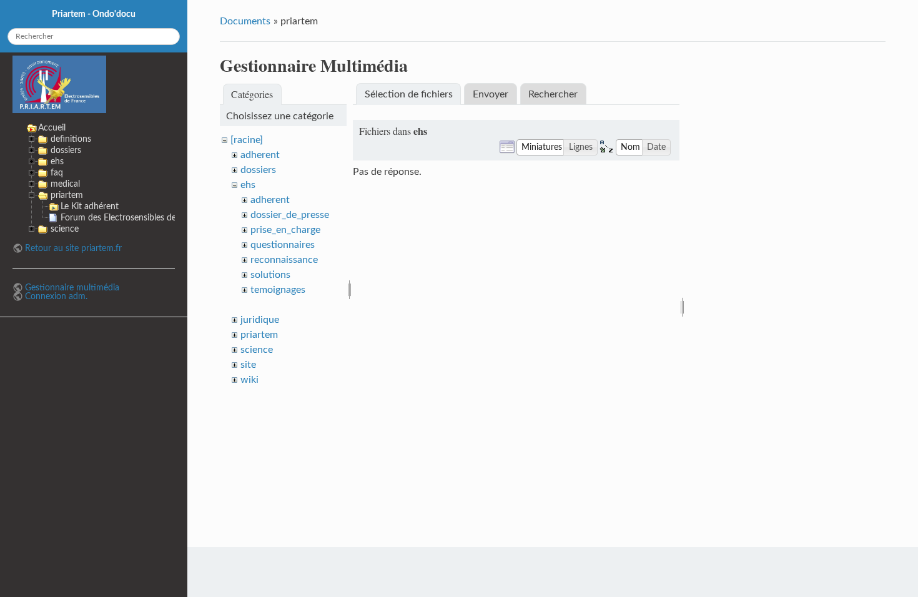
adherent (260, 155)
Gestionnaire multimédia (72, 287)
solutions (270, 275)
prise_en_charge (285, 230)
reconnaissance (284, 260)
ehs (247, 185)
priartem (259, 335)
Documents (245, 21)
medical (65, 184)
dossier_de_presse (289, 215)
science (256, 350)
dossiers (258, 170)
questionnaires (282, 245)
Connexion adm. (56, 296)
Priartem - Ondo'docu (94, 14)
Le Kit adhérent (90, 206)
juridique (259, 320)
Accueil (52, 127)
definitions (71, 139)
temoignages (277, 290)
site (248, 365)
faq (57, 172)
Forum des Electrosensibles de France (132, 217)
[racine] (246, 140)
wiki (249, 380)
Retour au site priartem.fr (73, 248)
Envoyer (490, 94)
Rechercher (553, 94)
